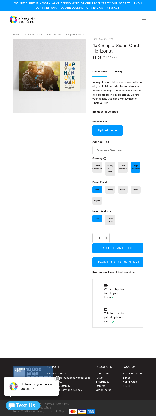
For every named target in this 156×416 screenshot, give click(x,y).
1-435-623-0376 (56, 373)
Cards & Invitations (32, 34)
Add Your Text (100, 141)
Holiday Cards (54, 34)
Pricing (118, 71)
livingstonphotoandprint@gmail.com (68, 377)
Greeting (97, 158)
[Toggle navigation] (143, 20)
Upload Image (107, 130)
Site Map (59, 411)
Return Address (101, 211)
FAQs (99, 377)
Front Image (99, 121)
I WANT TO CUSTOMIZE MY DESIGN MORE (120, 262)
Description (99, 71)
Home (16, 34)
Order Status (103, 389)
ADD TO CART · (114, 248)
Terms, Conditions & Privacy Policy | (33, 411)
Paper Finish (99, 182)
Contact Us (102, 373)
